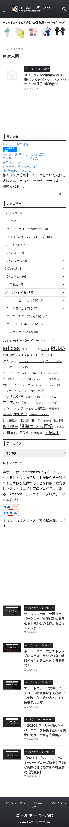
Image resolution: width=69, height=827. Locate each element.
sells (28, 355)
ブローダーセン (33, 397)
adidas (11, 348)
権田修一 (10, 426)
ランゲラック (13, 408)
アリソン (10, 360)
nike (45, 348)
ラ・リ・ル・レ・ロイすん (20, 158)
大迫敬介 (20, 414)
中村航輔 (54, 408)
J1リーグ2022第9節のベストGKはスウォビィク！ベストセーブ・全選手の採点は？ (45, 79)
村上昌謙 (47, 420)
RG (21, 355)
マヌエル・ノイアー (18, 402)
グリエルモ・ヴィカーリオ (17, 379)
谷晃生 (24, 433)
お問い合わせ (38, 803)
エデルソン (53, 361)
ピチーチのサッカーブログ (20, 166)
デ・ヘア (37, 391)
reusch (10, 355)
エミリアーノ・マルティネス (21, 373)
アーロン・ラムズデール (31, 361)
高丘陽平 (52, 432)
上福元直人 (41, 408)
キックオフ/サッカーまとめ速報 (24, 154)
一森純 (29, 408)
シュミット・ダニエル (46, 378)
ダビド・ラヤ (9, 385)
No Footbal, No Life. (17, 170)
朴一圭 (36, 420)
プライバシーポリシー (16, 803)
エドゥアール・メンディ (16, 367)
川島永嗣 (24, 420)
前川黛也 (7, 414)
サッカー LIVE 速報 (16, 144)
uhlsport (44, 354)
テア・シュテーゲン (50, 385)
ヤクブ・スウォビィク (49, 402)
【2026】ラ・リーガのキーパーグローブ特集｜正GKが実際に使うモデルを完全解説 (45, 730)
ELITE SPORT (30, 349)
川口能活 (10, 420)
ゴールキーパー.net (34, 815)
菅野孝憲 (59, 427)
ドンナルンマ (13, 396)
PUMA (58, 348)
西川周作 (10, 433)
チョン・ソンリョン (28, 385)
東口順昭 (58, 420)
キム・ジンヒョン (49, 373)
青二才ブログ (11, 162)
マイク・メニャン (52, 397)
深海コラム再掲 (36, 426)
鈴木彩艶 (37, 433)
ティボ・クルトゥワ (16, 391)
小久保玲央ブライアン (39, 414)
